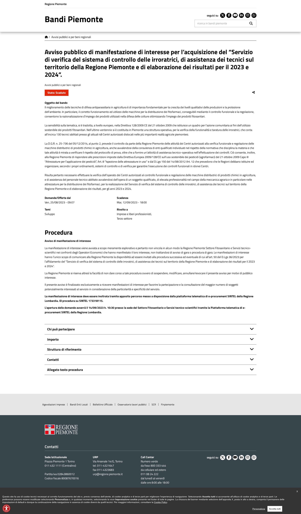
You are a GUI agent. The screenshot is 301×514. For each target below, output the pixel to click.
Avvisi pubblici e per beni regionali (71, 37)
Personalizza (258, 509)
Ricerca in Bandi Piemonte (212, 23)
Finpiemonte (167, 404)
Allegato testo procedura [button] (65, 369)
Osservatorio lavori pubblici (132, 404)
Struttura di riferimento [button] (64, 349)
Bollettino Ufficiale (103, 404)
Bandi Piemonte (74, 19)
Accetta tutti (275, 509)
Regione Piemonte (56, 4)
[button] (6, 508)
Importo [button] (53, 339)
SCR (154, 404)
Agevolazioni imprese (53, 404)
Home (46, 37)
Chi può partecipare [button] (61, 329)
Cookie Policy (160, 502)
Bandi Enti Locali (79, 404)
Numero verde (149, 461)
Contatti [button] (53, 359)
